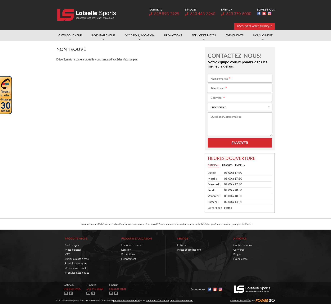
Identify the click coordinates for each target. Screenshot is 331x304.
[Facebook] (259, 13)
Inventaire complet (132, 245)
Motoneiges (72, 245)
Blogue (237, 254)
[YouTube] (264, 13)
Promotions (128, 254)
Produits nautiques (76, 263)
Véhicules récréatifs (76, 268)
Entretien (182, 245)
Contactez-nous (242, 245)
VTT (67, 254)
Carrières (238, 249)
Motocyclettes (73, 249)
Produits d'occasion (136, 238)
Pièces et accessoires (189, 249)
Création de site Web (240, 300)
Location (126, 249)
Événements (240, 258)
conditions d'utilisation (157, 300)
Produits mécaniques (77, 272)
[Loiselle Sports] (87, 15)
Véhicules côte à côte (77, 258)
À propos (240, 238)
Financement (128, 258)
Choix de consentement (181, 300)
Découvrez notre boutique (254, 26)
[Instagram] (269, 13)
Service (182, 238)
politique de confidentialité (126, 300)
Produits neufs (76, 238)
